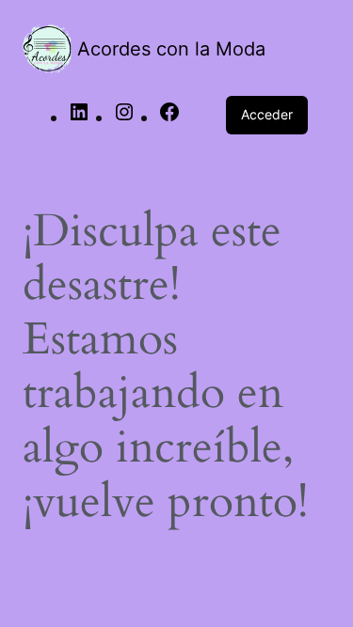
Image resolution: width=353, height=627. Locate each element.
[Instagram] (124, 117)
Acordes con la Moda (171, 49)
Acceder (267, 114)
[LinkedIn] (79, 117)
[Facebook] (169, 117)
